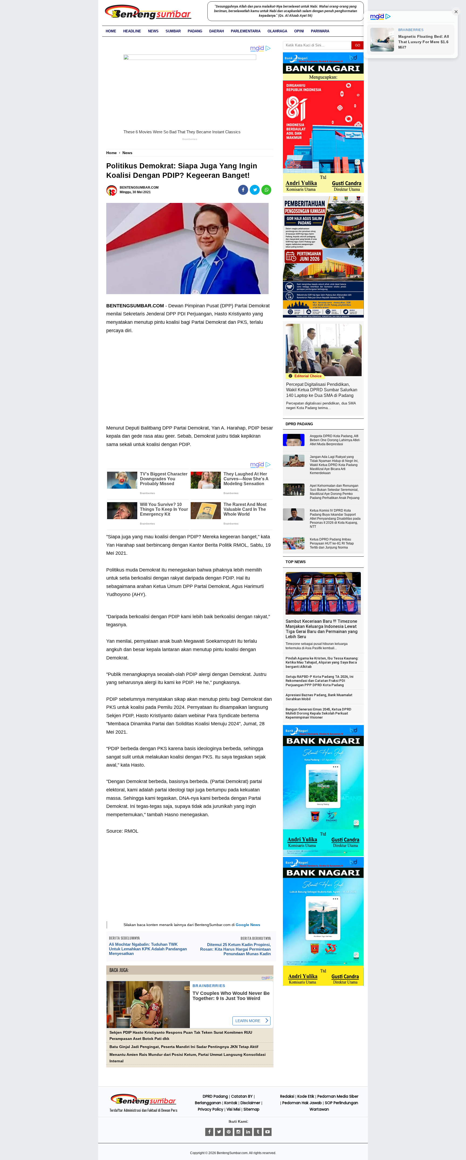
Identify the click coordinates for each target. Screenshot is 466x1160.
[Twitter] (219, 1132)
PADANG (195, 31)
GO (357, 45)
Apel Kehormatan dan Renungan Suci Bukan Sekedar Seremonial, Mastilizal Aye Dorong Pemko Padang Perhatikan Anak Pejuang (334, 492)
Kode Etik (305, 1096)
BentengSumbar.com (232, 1153)
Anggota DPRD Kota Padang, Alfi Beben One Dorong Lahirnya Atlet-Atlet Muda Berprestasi (335, 440)
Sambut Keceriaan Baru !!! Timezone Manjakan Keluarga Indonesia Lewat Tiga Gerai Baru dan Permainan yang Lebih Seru (322, 629)
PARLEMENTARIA (246, 31)
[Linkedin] (248, 1132)
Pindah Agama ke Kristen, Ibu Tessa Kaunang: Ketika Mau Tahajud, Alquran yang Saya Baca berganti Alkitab (322, 662)
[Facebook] (209, 1132)
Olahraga (277, 31)
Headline (132, 31)
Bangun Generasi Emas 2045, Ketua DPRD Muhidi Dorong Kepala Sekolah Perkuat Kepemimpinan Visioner (318, 713)
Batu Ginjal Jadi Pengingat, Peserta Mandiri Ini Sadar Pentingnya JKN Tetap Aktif (183, 1047)
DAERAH (216, 31)
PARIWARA (320, 31)
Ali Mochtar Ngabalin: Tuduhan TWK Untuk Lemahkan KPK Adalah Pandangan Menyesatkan (148, 949)
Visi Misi (233, 1109)
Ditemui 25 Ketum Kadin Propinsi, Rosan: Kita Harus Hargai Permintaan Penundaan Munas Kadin (235, 949)
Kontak (230, 1102)
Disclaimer (250, 1102)
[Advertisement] (189, 375)
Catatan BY (242, 1096)
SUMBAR (173, 31)
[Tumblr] (258, 1132)
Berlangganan (208, 1102)
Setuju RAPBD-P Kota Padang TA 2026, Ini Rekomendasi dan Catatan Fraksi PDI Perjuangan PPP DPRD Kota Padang (319, 681)
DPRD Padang (215, 1096)
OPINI (299, 31)
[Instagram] (238, 1132)
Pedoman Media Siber (337, 1096)
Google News (248, 925)
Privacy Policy (210, 1109)
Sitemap (251, 1109)
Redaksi (287, 1096)
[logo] (143, 1104)
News (153, 31)
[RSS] (267, 1132)
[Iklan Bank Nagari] (323, 855)
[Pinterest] (229, 1132)
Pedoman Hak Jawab (302, 1102)
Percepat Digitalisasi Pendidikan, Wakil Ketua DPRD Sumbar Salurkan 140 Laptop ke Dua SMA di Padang (321, 390)
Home (111, 31)
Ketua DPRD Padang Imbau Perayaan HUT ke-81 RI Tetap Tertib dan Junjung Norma (332, 543)
